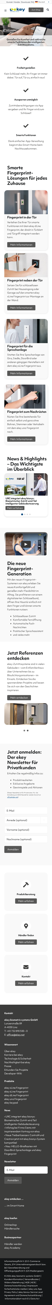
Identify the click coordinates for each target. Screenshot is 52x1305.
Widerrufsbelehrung (14, 1282)
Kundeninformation (13, 1279)
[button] (22, 514)
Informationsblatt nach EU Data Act (22, 1298)
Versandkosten (32, 1279)
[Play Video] (26, 544)
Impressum (32, 1285)
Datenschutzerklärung (15, 1285)
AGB (27, 1282)
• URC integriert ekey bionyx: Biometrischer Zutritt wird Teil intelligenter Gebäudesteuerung (21, 1120)
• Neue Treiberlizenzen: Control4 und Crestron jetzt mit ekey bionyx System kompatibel (24, 1139)
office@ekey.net (16, 1034)
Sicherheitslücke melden (15, 1289)
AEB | (33, 1282)
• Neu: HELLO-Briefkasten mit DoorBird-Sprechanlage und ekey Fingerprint (22, 1150)
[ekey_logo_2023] (17, 8)
